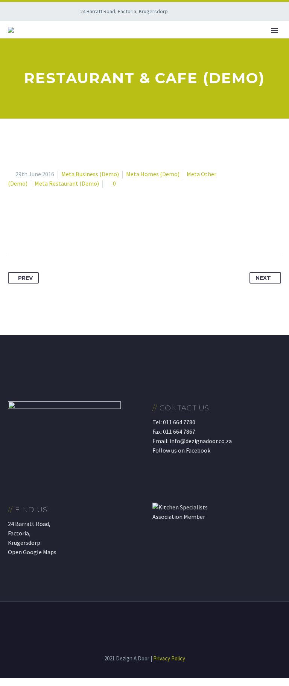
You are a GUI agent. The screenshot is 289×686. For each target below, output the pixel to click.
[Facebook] (14, 231)
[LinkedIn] (70, 231)
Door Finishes (220, 40)
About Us (115, 40)
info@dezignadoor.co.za (201, 441)
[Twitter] (28, 231)
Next (263, 277)
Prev (25, 277)
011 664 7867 (179, 431)
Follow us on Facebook (181, 450)
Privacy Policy (169, 658)
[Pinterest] (42, 231)
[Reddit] (83, 231)
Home (78, 40)
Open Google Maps (32, 552)
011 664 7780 (179, 422)
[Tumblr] (56, 231)
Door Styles (163, 40)
